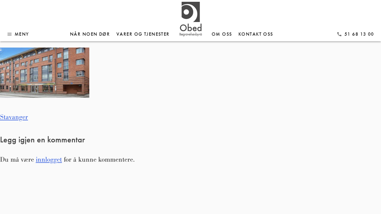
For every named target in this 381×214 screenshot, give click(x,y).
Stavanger (14, 117)
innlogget (49, 159)
